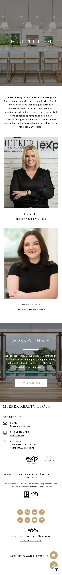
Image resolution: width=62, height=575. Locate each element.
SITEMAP (32, 477)
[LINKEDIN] (34, 512)
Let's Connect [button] (31, 383)
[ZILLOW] (42, 520)
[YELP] (20, 520)
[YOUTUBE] (34, 520)
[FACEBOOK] (20, 512)
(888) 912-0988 (17, 435)
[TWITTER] (27, 520)
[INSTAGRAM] (27, 512)
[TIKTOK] (42, 512)
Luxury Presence (31, 540)
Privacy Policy (43, 555)
